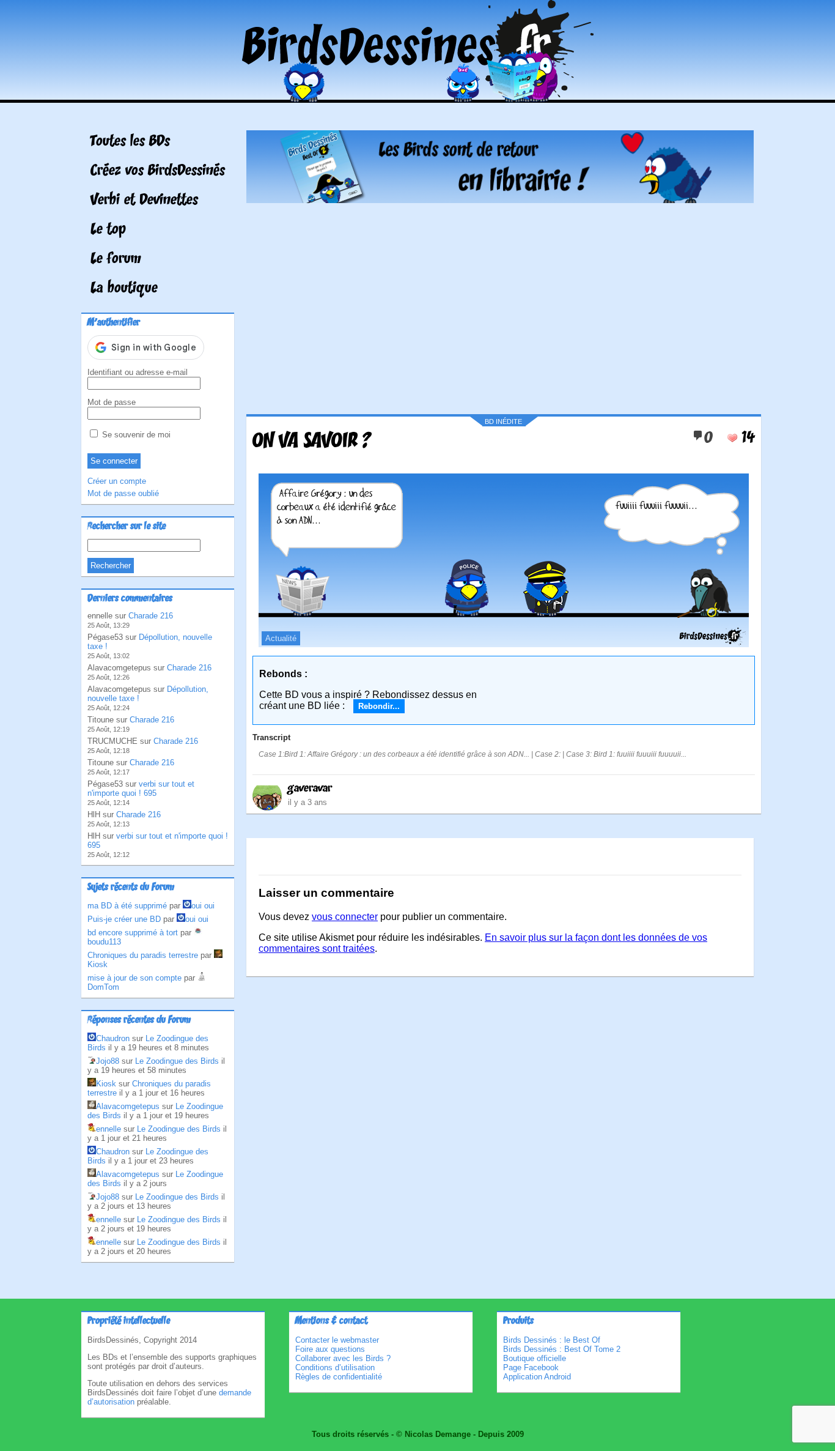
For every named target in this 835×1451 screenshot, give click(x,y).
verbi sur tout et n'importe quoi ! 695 (140, 788)
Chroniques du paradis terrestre (142, 955)
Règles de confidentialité (338, 1376)
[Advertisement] (500, 304)
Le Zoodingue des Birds (177, 1061)
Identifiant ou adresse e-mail (137, 372)
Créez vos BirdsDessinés (157, 171)
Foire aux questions (330, 1349)
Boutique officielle (534, 1358)
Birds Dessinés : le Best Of (551, 1340)
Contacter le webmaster (337, 1340)
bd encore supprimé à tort (132, 932)
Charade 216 (150, 615)
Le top (108, 230)
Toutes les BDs (130, 142)
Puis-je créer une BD (124, 919)
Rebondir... (379, 706)
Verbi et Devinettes (144, 200)
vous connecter (345, 916)
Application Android (537, 1376)
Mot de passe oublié (123, 493)
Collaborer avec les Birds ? (343, 1358)
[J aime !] (732, 438)
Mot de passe (111, 402)
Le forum (115, 259)
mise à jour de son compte (134, 977)
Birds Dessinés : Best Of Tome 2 (561, 1349)
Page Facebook (531, 1367)
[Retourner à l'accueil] (418, 94)
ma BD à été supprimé (127, 905)
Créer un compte (116, 481)
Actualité (280, 638)
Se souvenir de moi (135, 434)
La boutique (124, 289)
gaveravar (310, 788)
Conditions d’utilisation (335, 1367)
